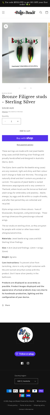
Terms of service (25, 405)
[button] (3, 12)
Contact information (26, 409)
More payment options (25, 145)
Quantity (5, 116)
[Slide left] (19, 88)
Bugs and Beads (14, 401)
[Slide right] (31, 88)
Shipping (5, 112)
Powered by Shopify (27, 401)
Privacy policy (13, 405)
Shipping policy (39, 405)
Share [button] (7, 305)
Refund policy (41, 401)
